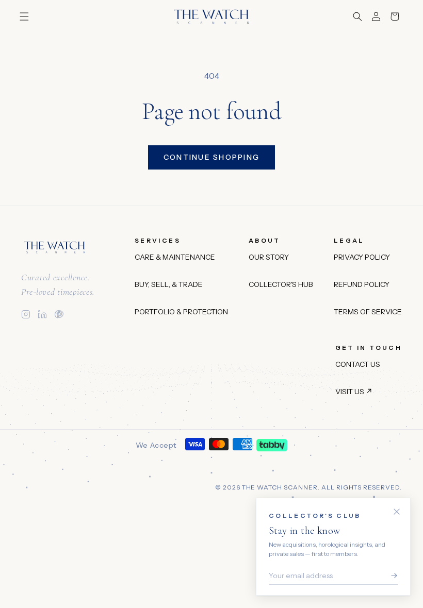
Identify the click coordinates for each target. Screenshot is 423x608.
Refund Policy (361, 284)
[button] (24, 16)
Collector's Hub (281, 284)
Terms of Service (368, 311)
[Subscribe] (391, 575)
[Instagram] (25, 314)
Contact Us (357, 364)
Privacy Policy (362, 257)
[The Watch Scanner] (54, 247)
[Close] (396, 511)
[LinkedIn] (42, 314)
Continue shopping (211, 157)
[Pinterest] (58, 314)
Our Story (269, 257)
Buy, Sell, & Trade (169, 284)
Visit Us (353, 391)
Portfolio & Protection (181, 311)
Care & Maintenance (175, 257)
